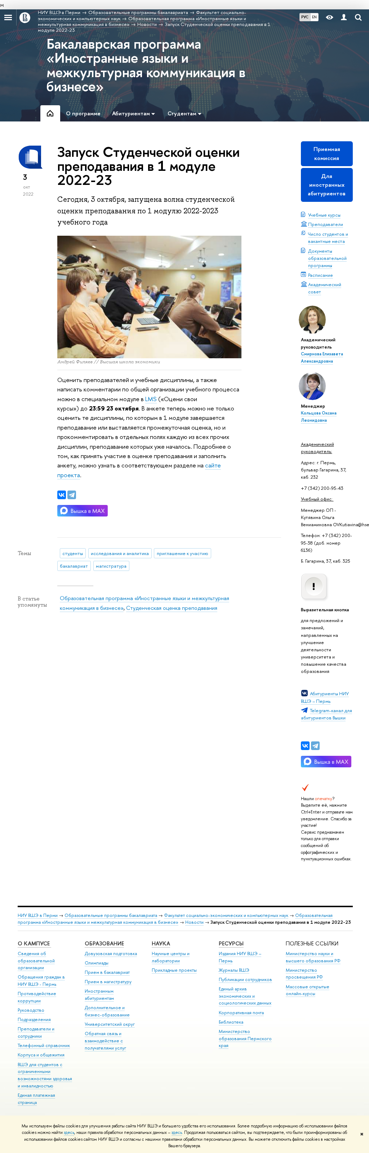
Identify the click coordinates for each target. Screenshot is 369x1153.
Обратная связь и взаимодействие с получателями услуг (105, 1040)
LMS (151, 399)
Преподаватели (325, 224)
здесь (69, 1132)
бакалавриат (74, 566)
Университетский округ (110, 1024)
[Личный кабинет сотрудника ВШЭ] (343, 17)
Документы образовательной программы (327, 258)
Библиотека (231, 1022)
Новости (194, 922)
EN (314, 16)
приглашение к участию (182, 553)
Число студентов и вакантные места (328, 237)
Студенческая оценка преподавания (171, 608)
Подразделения (34, 1019)
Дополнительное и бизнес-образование (107, 1011)
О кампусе (34, 943)
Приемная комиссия (327, 153)
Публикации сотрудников (245, 979)
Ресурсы (231, 943)
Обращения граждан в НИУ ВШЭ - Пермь (41, 980)
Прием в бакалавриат (107, 972)
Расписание (320, 275)
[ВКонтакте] (305, 745)
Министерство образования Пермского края (245, 1038)
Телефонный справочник (44, 1045)
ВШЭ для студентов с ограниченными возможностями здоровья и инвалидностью (45, 1075)
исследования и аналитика (120, 553)
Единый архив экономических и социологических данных (245, 996)
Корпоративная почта (241, 1013)
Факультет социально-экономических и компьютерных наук (226, 915)
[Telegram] (315, 745)
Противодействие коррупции (37, 997)
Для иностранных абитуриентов (327, 184)
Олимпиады (96, 963)
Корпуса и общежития (41, 1055)
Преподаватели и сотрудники (36, 1032)
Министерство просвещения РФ (304, 973)
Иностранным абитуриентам (99, 994)
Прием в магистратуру (108, 982)
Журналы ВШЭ (234, 970)
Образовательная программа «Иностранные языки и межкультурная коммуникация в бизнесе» (175, 919)
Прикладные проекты (174, 970)
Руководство (31, 1010)
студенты (72, 553)
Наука (161, 943)
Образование (104, 943)
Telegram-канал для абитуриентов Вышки (326, 714)
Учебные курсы (324, 215)
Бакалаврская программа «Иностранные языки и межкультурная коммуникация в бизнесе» (146, 64)
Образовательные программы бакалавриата (111, 915)
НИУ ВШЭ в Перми (38, 915)
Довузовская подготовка (111, 953)
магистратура (111, 566)
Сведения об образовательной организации (36, 960)
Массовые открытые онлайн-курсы (307, 990)
